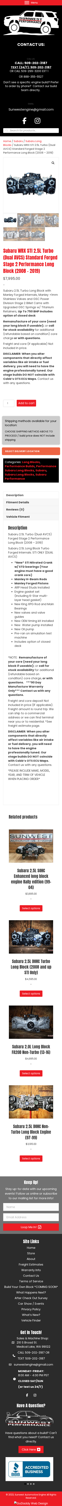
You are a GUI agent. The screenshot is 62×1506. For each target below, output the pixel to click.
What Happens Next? (31, 1292)
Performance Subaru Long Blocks (30, 468)
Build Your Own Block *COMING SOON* (31, 1287)
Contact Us (31, 1276)
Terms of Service (31, 1281)
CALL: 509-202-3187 (31, 63)
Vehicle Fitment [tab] (18, 517)
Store (31, 1253)
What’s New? (31, 1315)
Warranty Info (31, 1270)
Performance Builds (20, 466)
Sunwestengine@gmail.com (31, 109)
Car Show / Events (31, 1304)
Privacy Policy (31, 1309)
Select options (31, 908)
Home (7, 141)
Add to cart (26, 403)
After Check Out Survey (31, 1298)
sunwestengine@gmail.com (33, 1365)
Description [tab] (15, 495)
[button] (53, 163)
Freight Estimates (31, 1264)
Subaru (18, 141)
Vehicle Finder (31, 1320)
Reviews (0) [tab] (15, 509)
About (31, 1259)
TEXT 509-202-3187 (31, 1358)
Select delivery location (22, 451)
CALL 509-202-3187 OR (33, 1353)
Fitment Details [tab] (17, 502)
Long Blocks (31, 462)
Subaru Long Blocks (19, 474)
